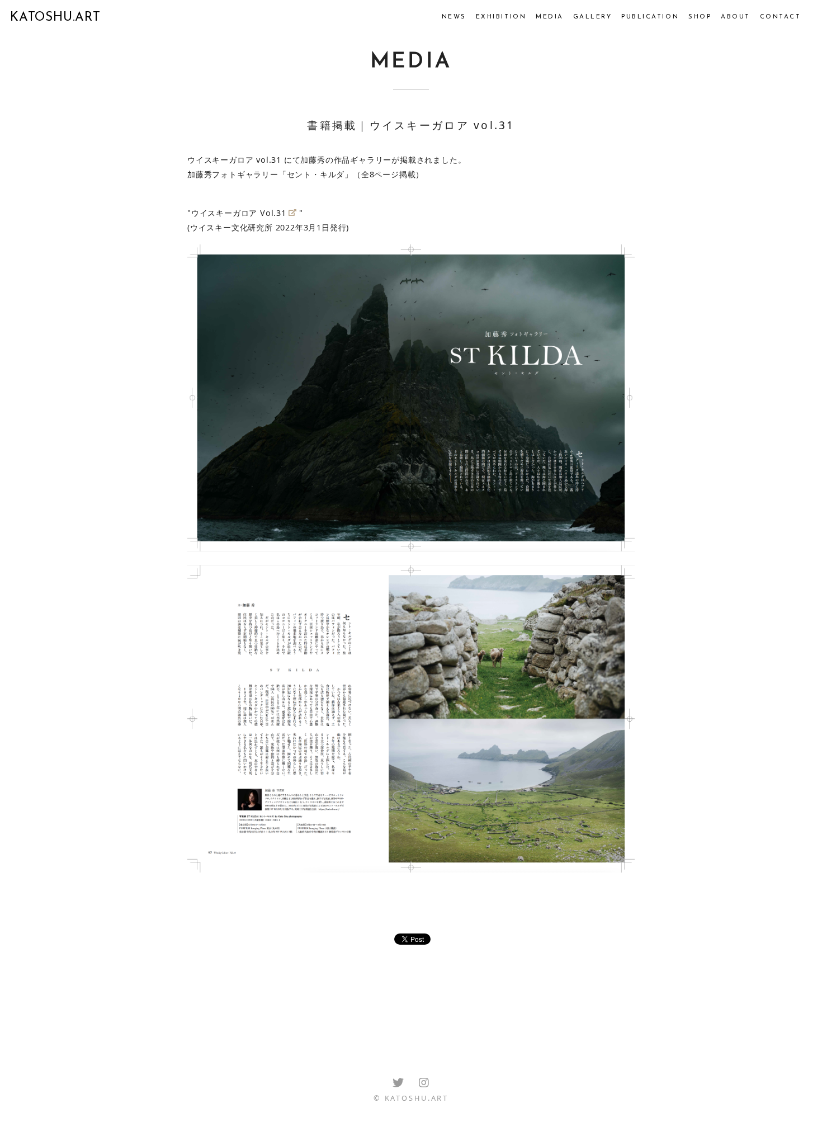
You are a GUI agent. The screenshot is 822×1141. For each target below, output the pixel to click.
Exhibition (501, 17)
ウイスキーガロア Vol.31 (238, 213)
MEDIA (411, 61)
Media (550, 17)
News (454, 17)
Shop (699, 17)
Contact (780, 17)
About (735, 17)
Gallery (592, 17)
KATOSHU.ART (55, 17)
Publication (650, 17)
